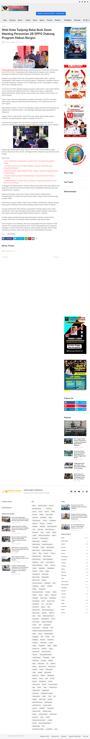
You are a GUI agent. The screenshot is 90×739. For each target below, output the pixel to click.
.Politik (48, 532)
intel (46, 678)
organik (35, 699)
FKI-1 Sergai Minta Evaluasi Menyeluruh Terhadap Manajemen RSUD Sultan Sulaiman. (80, 442)
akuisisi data (43, 598)
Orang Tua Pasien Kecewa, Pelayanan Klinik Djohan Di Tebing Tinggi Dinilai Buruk (80, 454)
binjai (34, 663)
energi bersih (36, 574)
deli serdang (36, 601)
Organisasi (35, 637)
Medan (28, 20)
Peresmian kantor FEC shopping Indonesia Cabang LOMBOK (78, 506)
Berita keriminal (37, 508)
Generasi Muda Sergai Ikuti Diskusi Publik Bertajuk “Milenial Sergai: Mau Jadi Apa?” (19, 539)
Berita (20, 20)
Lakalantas (35, 586)
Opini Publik (49, 514)
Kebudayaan (50, 568)
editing (34, 666)
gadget (40, 672)
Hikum (34, 553)
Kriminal (35, 514)
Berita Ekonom (37, 559)
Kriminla (35, 571)
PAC (42, 637)
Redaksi (57, 20)
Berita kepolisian (51, 526)
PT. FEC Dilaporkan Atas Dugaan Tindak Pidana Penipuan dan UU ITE (78, 526)
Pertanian (44, 541)
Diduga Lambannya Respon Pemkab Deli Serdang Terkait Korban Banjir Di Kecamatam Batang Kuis (79, 516)
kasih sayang (36, 684)
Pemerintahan (36, 520)
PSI (53, 637)
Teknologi (77, 20)
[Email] (33, 238)
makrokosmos (53, 687)
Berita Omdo (36, 577)
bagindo (50, 660)
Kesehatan (35, 532)
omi (55, 696)
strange (50, 720)
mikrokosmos (36, 696)
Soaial (42, 547)
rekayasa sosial (47, 711)
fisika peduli (49, 669)
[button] (86, 20)
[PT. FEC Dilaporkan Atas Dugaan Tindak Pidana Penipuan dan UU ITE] (65, 527)
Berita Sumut (36, 550)
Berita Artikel (36, 610)
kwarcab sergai (53, 684)
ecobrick (53, 663)
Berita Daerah (36, 544)
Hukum (47, 511)
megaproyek (45, 690)
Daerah (51, 505)
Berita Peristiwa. (50, 529)
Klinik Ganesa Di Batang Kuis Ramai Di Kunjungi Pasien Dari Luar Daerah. (79, 476)
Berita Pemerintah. (47, 544)
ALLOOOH (36, 607)
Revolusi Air (36, 648)
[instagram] (80, 405)
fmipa (34, 672)
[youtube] (85, 2)
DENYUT (51, 613)
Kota (54, 583)
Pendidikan (67, 20)
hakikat (43, 675)
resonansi (35, 717)
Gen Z (53, 619)
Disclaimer (64, 736)
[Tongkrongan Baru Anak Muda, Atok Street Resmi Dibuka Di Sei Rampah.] (68, 465)
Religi (50, 517)
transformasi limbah (38, 729)
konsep (44, 684)
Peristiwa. (35, 642)
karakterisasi (42, 681)
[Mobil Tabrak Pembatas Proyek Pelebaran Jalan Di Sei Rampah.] (6, 559)
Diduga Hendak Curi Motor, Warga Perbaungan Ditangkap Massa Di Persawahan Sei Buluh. (20, 529)
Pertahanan (43, 642)
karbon (50, 681)
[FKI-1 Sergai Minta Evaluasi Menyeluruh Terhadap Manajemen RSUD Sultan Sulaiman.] (68, 441)
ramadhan (42, 708)
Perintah (42, 640)
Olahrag (49, 586)
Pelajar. (34, 589)
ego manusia (42, 666)
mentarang (35, 693)
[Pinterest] (29, 238)
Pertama (48, 592)
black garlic (41, 663)
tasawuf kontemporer (45, 723)
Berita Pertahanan (37, 565)
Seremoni (35, 517)
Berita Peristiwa (11, 234)
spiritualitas (36, 604)
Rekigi (49, 645)
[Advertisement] (75, 252)
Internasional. (36, 628)
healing (34, 678)
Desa (34, 616)
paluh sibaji (42, 699)
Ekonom (53, 565)
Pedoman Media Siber (75, 736)
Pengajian (35, 640)
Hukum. (46, 553)
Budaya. (44, 613)
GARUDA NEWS (19, 736)
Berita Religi (45, 577)
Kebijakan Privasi (44, 736)
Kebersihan (42, 568)
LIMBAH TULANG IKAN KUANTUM (42, 631)
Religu (55, 645)
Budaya (44, 580)
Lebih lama (56, 257)
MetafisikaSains (48, 634)
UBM (53, 657)
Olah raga (40, 529)
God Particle (36, 622)
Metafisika (35, 562)
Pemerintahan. (44, 538)
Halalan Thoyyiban (47, 622)
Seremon (44, 648)
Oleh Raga (35, 547)
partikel (50, 699)
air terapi (43, 660)
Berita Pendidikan (48, 559)
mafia (45, 687)
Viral (34, 529)
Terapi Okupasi (37, 657)
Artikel (54, 532)
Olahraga (42, 526)
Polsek (34, 595)
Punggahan (42, 645)
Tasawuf (49, 20)
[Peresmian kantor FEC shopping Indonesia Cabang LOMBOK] (65, 507)
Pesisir (51, 642)
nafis (49, 696)
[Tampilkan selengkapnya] (36, 238)
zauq (55, 729)
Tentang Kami (55, 736)
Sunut (41, 571)
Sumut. (53, 553)
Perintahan (50, 640)
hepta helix (45, 574)
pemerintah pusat (37, 702)
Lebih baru (6, 257)
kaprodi (35, 681)
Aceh (42, 532)
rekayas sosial (36, 711)
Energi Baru (36, 619)
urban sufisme (50, 562)
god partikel (47, 672)
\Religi (47, 571)
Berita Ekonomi (37, 556)
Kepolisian (47, 583)
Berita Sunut (36, 580)
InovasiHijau (47, 625)
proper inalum (47, 705)
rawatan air (50, 708)
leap (34, 687)
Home (5, 20)
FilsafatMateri (45, 619)
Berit (49, 607)
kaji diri (52, 678)
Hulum (34, 625)
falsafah (35, 669)
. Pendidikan (52, 520)
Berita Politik (36, 541)
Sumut (35, 20)
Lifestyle (49, 523)
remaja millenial (43, 714)
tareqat (34, 723)
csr (47, 663)
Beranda (4, 26)
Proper (40, 595)
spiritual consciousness (39, 720)
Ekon (39, 616)
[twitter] (82, 2)
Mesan (40, 634)
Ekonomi (42, 523)
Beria (40, 553)
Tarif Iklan (85, 736)
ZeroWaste (35, 660)
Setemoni (53, 595)
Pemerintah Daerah (38, 592)
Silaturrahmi (36, 651)
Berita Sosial (50, 547)
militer (44, 696)
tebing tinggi (36, 726)
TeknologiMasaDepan (45, 654)
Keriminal (35, 538)
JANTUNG (45, 628)
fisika (43, 601)
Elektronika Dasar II (48, 616)
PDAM (47, 637)
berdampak (53, 598)
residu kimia (53, 714)
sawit (41, 717)
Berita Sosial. (36, 613)
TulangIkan (46, 657)
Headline (35, 526)
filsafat (41, 669)
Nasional (35, 523)
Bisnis (46, 565)
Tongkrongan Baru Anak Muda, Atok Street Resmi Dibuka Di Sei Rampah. (80, 466)
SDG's (46, 595)
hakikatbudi (50, 675)
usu (42, 604)
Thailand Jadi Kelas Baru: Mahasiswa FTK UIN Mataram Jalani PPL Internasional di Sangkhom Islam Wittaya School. (20, 569)
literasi (39, 687)
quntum (35, 708)
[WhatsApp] (26, 238)
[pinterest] (87, 2)
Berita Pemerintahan (44, 535)
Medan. (43, 586)
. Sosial (45, 520)
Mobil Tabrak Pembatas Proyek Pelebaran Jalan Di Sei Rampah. (20, 558)
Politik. (34, 645)
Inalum (34, 568)
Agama (42, 20)
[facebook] (79, 2)
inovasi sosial (50, 601)
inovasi (41, 678)
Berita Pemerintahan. (48, 610)
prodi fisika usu (37, 705)
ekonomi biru (51, 666)
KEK (52, 628)
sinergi (47, 717)
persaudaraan (48, 702)
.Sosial (34, 535)
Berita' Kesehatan (47, 550)
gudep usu (35, 675)
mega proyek (36, 690)
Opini (42, 562)
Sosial (40, 511)
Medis (34, 634)
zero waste (49, 604)
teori (43, 726)
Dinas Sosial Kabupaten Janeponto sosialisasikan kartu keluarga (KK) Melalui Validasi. (20, 519)
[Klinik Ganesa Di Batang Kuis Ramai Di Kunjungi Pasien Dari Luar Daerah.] (68, 476)
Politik (53, 511)
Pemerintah (42, 589)
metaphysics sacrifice (46, 693)
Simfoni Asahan (46, 651)
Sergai (51, 648)
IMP (40, 625)
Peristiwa (12, 20)
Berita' (54, 535)
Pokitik (54, 592)
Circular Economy (37, 583)
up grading (49, 729)
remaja (34, 714)
